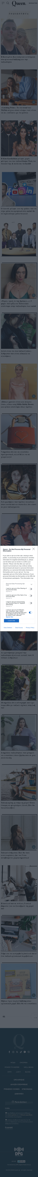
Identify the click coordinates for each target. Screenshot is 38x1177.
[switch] (30, 589)
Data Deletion (8, 627)
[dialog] (19, 588)
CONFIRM (11, 620)
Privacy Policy (30, 627)
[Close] (34, 549)
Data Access (19, 627)
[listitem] (19, 584)
